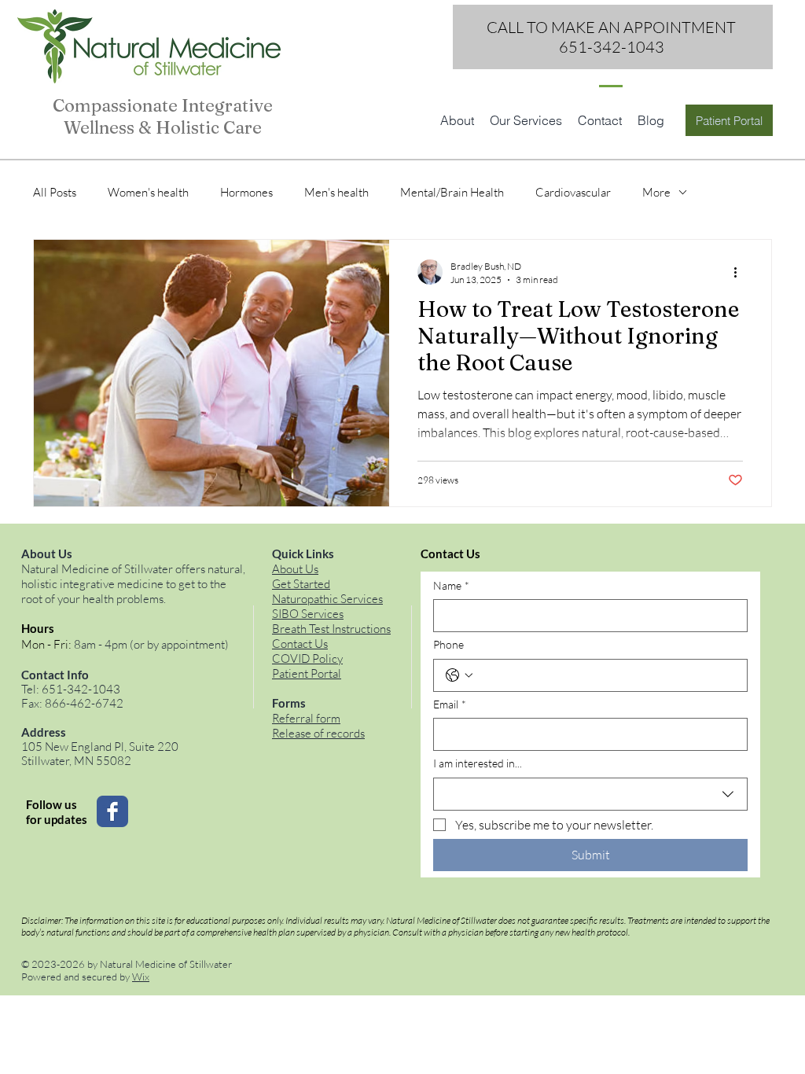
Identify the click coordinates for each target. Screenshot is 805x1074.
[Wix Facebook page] (112, 811)
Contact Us (300, 643)
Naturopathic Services (327, 598)
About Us (295, 568)
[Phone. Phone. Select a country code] (459, 675)
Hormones (246, 192)
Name (451, 585)
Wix (140, 976)
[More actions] (740, 272)
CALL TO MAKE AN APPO (576, 27)
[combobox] (590, 794)
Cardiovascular (573, 192)
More (656, 192)
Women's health (148, 192)
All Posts (54, 192)
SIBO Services (308, 613)
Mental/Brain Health (452, 192)
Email (449, 704)
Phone (448, 644)
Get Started (301, 583)
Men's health (336, 192)
